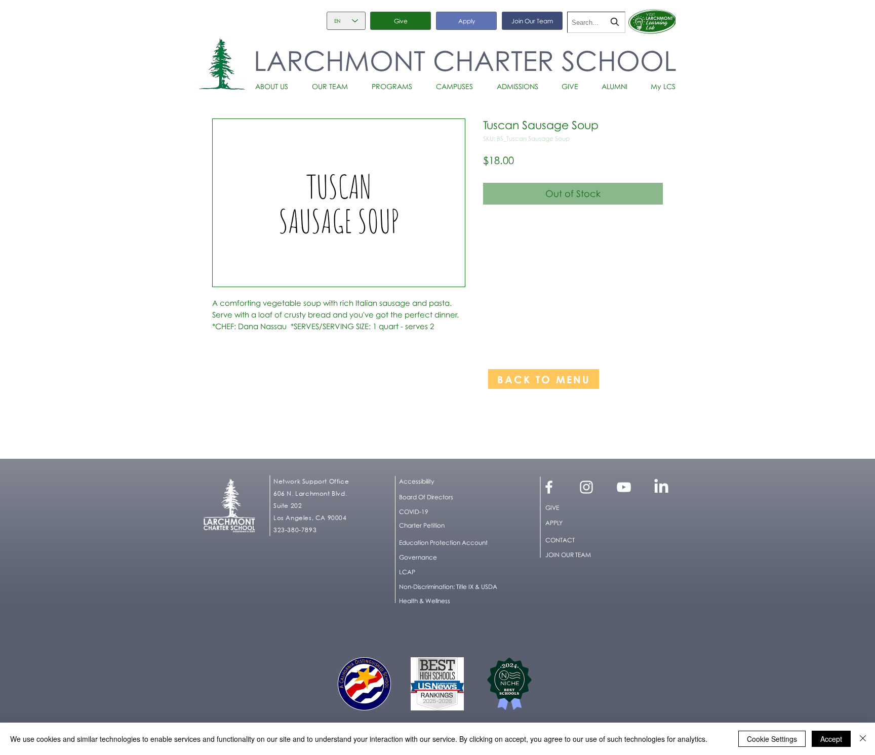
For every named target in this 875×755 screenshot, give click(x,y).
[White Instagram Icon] (586, 487)
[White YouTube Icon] (623, 487)
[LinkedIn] (661, 487)
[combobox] (596, 22)
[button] (276, 86)
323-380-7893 (294, 530)
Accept (831, 739)
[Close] (863, 739)
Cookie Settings (772, 739)
